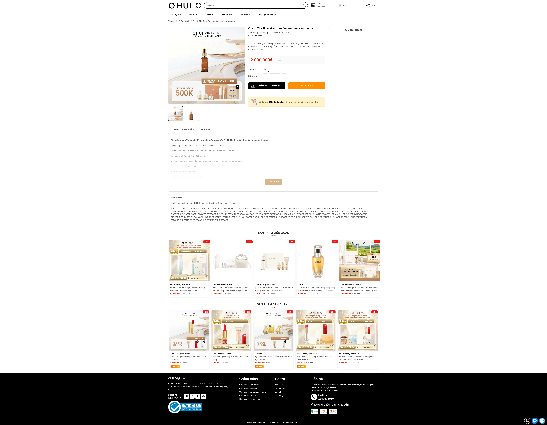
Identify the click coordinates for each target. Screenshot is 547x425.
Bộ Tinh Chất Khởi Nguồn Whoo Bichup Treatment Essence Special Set (187, 289)
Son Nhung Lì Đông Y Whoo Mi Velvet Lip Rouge (189, 358)
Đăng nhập (280, 388)
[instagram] (186, 396)
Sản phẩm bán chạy (272, 304)
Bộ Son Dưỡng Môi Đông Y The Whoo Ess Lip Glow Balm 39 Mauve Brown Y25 (357, 358)
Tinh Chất (185, 21)
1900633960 (276, 101)
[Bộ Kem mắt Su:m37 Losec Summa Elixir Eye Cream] (231, 330)
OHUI (286, 33)
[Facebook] (197, 396)
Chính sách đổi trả (247, 395)
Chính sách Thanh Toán (250, 399)
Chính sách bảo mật (248, 388)
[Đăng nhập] (368, 5)
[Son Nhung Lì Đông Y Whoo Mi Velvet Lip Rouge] (189, 330)
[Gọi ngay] (527, 421)
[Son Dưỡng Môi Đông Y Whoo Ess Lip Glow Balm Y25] (274, 330)
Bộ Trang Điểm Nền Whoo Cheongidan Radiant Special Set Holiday (314, 358)
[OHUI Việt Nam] (179, 5)
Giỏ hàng (279, 395)
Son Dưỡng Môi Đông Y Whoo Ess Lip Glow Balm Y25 (272, 358)
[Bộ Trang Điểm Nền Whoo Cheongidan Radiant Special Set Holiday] (316, 330)
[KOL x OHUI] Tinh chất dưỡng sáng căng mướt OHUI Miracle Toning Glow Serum (316, 289)
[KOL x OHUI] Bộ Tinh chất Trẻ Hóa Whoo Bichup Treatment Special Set (274, 289)
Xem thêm (273, 181)
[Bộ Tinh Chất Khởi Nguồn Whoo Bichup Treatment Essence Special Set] (189, 260)
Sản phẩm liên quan (273, 232)
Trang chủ (172, 21)
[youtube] (203, 396)
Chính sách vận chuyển (250, 385)
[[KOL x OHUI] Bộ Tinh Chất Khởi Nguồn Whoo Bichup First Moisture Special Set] (232, 260)
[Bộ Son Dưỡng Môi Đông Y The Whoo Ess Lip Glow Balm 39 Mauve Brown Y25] (358, 330)
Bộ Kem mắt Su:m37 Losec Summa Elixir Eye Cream (231, 358)
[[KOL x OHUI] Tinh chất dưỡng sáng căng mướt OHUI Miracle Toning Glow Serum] (317, 260)
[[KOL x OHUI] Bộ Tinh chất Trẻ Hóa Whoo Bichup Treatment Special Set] (274, 260)
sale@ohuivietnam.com (327, 391)
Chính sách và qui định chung (252, 392)
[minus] (265, 76)
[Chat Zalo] (542, 421)
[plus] (284, 76)
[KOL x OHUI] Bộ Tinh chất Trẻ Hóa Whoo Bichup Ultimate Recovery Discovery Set (359, 289)
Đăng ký (278, 392)
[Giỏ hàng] (375, 5)
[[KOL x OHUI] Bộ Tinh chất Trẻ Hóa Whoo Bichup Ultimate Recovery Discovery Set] (360, 260)
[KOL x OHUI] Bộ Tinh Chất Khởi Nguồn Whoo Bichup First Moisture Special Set (230, 289)
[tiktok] (192, 396)
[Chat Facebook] (535, 421)
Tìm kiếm (279, 385)
